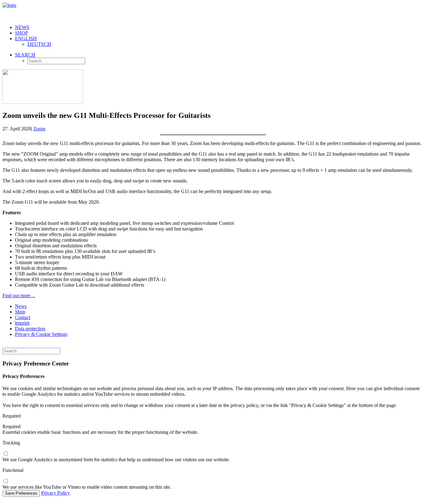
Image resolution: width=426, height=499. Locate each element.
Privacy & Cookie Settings (41, 334)
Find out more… (18, 295)
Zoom (39, 128)
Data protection (30, 328)
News (22, 27)
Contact (22, 317)
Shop (21, 33)
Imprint (22, 323)
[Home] (52, 345)
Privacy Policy (55, 493)
